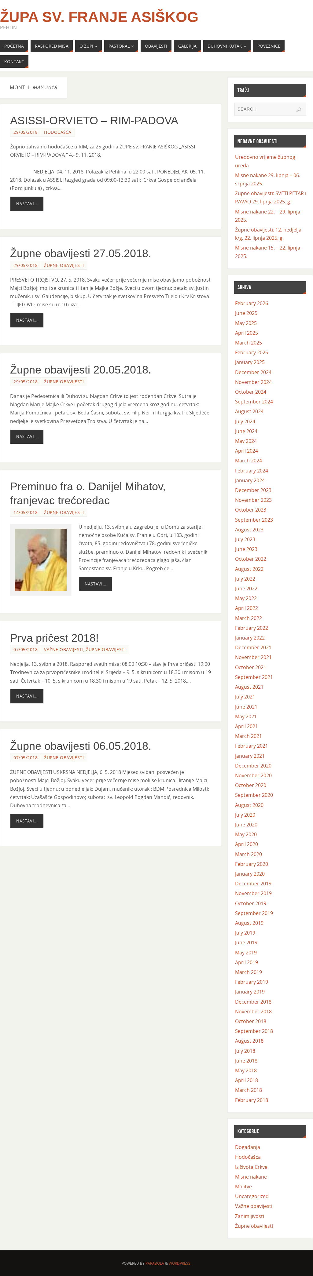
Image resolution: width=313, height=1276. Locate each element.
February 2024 (251, 470)
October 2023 (250, 509)
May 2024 (246, 441)
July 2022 (245, 578)
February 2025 (251, 352)
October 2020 (250, 785)
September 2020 (254, 795)
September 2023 (254, 519)
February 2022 (251, 628)
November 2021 (253, 657)
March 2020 (248, 854)
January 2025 (250, 362)
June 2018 (246, 1060)
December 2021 (253, 647)
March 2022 (248, 618)
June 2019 (246, 942)
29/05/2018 (25, 132)
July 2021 (245, 696)
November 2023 (253, 500)
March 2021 (248, 736)
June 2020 (246, 824)
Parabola (154, 1263)
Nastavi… (27, 203)
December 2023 (253, 490)
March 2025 (248, 342)
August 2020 (249, 805)
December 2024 (253, 372)
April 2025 (246, 333)
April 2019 (246, 962)
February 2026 (251, 303)
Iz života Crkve (251, 1167)
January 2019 (250, 991)
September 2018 (254, 1031)
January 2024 (250, 480)
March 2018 (248, 1090)
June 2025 (246, 313)
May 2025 (246, 323)
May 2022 (246, 598)
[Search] (299, 110)
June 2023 (246, 549)
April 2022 (246, 608)
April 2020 (246, 844)
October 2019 (250, 903)
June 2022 (246, 588)
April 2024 (246, 450)
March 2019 (248, 972)
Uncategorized (252, 1196)
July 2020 (245, 814)
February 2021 (251, 745)
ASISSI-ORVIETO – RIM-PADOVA (94, 120)
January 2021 (250, 756)
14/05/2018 (25, 512)
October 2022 (250, 559)
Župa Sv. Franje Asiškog (99, 17)
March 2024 (248, 460)
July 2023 (245, 539)
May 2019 (246, 952)
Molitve (243, 1186)
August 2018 (249, 1040)
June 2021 (246, 706)
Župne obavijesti (64, 265)
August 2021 (249, 687)
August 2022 (249, 569)
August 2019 (249, 923)
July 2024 (245, 421)
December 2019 (253, 883)
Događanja (247, 1147)
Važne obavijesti (63, 649)
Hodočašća (58, 132)
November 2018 (253, 1011)
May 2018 (246, 1070)
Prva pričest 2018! (54, 638)
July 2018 (245, 1051)
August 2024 (249, 411)
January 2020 (250, 873)
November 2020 (253, 775)
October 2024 (250, 391)
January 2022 (250, 637)
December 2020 (253, 765)
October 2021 (250, 667)
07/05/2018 (25, 649)
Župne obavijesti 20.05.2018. (80, 369)
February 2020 (251, 864)
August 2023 (249, 529)
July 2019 (245, 932)
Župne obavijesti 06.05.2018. (80, 746)
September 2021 (254, 677)
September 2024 (254, 401)
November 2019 (253, 893)
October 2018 (250, 1021)
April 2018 (246, 1080)
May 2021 (246, 716)
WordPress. (180, 1263)
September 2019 (254, 913)
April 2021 (246, 726)
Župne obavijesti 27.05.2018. (80, 253)
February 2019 (251, 982)
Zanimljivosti (249, 1216)
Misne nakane (251, 1176)
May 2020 (246, 834)
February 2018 (251, 1100)
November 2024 (253, 382)
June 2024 (246, 431)
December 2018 (253, 1001)
